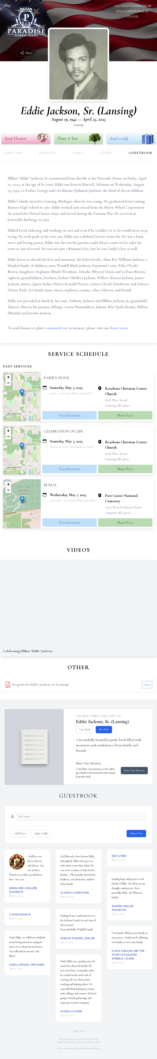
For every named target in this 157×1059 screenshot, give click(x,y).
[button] (22, 393)
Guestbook (140, 153)
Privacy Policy (70, 1042)
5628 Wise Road (116, 400)
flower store (119, 328)
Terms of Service (87, 1042)
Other (106, 153)
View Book (84, 729)
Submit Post (136, 833)
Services (47, 153)
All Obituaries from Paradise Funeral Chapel (132, 11)
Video (77, 153)
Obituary (13, 153)
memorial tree (57, 328)
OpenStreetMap (82, 1048)
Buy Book (104, 729)
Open (146, 685)
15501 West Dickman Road (123, 507)
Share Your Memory (134, 770)
